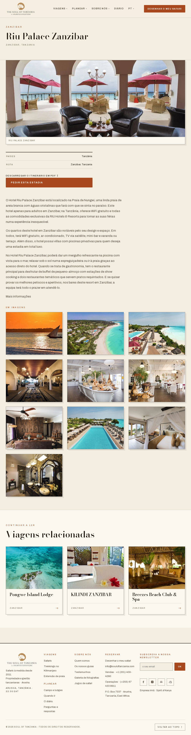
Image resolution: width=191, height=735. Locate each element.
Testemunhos (82, 672)
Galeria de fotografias (86, 677)
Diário (119, 8)
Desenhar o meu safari (118, 660)
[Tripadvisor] (161, 682)
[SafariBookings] (170, 682)
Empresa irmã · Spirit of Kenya (155, 690)
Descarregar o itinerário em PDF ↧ (32, 176)
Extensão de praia (54, 676)
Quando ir (49, 695)
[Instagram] (152, 682)
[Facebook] (143, 682)
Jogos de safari (83, 683)
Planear (79, 8)
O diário (48, 701)
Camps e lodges (53, 690)
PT (131, 8)
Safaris (48, 660)
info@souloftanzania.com (119, 666)
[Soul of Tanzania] (21, 9)
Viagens (60, 8)
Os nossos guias (84, 666)
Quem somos (82, 660)
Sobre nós (100, 8)
